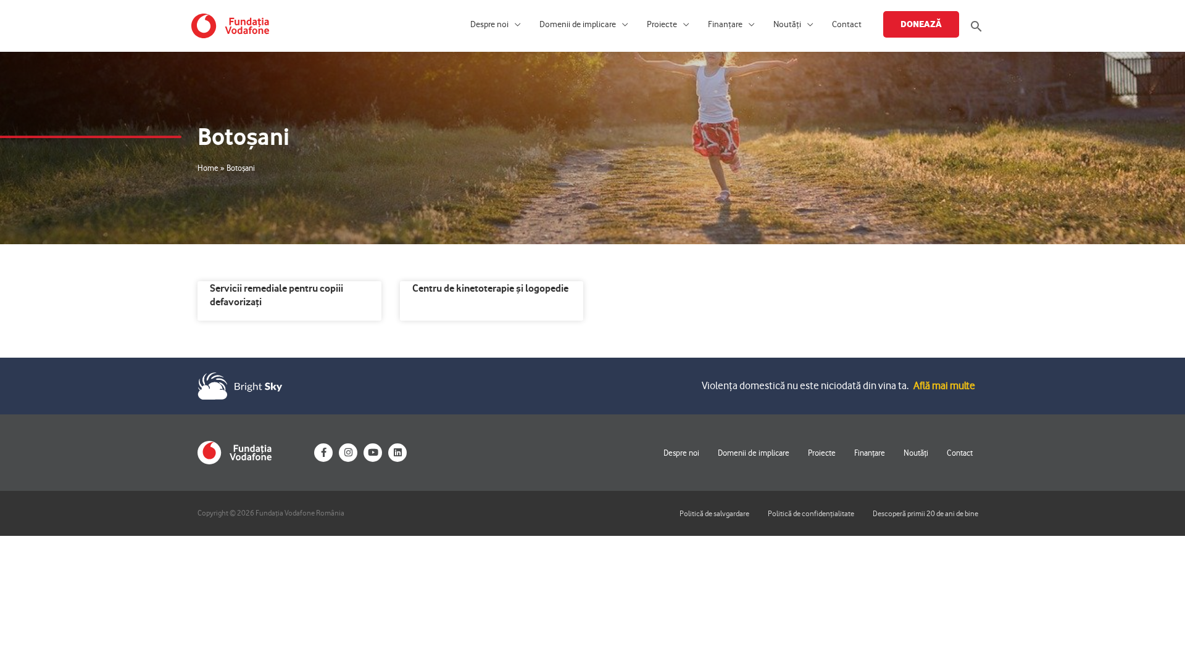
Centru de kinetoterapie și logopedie (490, 288)
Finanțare (725, 24)
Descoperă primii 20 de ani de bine (925, 513)
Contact (847, 24)
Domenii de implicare (577, 24)
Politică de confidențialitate (811, 513)
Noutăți (787, 24)
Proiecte (662, 24)
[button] (976, 26)
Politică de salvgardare (714, 513)
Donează (921, 24)
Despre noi (489, 24)
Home (208, 168)
